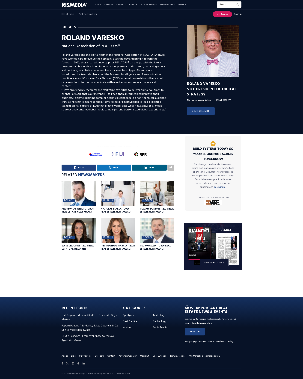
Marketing (158, 315)
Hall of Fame (68, 14)
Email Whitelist (159, 356)
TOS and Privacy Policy (223, 341)
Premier (108, 4)
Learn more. (220, 187)
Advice (127, 328)
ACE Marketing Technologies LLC (204, 356)
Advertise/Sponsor (128, 356)
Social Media (160, 328)
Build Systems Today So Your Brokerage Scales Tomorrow (213, 154)
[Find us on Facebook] (62, 363)
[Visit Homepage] (76, 4)
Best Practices (131, 321)
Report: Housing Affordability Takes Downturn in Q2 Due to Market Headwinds (90, 328)
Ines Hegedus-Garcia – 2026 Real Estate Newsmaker (118, 247)
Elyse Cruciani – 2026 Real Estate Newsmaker (78, 247)
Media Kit (144, 356)
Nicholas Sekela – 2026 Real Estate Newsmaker (116, 210)
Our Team (99, 356)
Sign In (237, 14)
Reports (121, 4)
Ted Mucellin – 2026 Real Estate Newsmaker (155, 247)
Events (133, 4)
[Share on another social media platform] (170, 168)
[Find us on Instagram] (73, 363)
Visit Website (201, 111)
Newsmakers (167, 4)
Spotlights (128, 315)
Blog (73, 356)
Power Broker (149, 4)
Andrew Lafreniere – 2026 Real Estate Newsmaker (78, 210)
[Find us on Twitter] (67, 363)
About (65, 356)
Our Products (85, 356)
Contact (111, 356)
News (98, 4)
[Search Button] (238, 4)
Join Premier (222, 14)
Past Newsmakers (88, 14)
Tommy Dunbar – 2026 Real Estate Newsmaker (157, 210)
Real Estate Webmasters (118, 374)
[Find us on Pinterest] (78, 363)
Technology (159, 321)
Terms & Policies (177, 356)
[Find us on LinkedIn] (84, 363)
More (181, 4)
